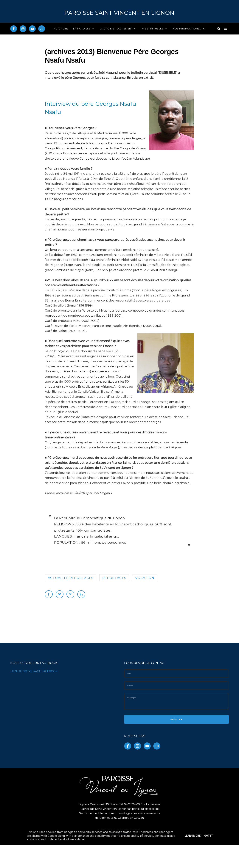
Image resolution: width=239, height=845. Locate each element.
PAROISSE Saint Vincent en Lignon (119, 12)
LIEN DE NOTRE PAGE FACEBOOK (33, 671)
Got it (208, 835)
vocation (144, 578)
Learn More (192, 835)
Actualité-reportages (70, 578)
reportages (114, 578)
